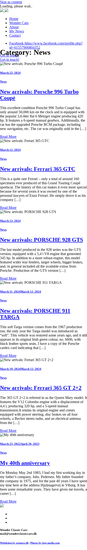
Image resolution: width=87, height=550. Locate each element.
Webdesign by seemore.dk (14, 542)
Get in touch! (9, 59)
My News (16, 31)
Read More (8, 137)
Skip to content (11, 2)
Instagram (16, 518)
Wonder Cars (19, 23)
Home (13, 19)
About (14, 27)
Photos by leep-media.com (45, 542)
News (3, 81)
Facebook (16, 514)
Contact (15, 35)
